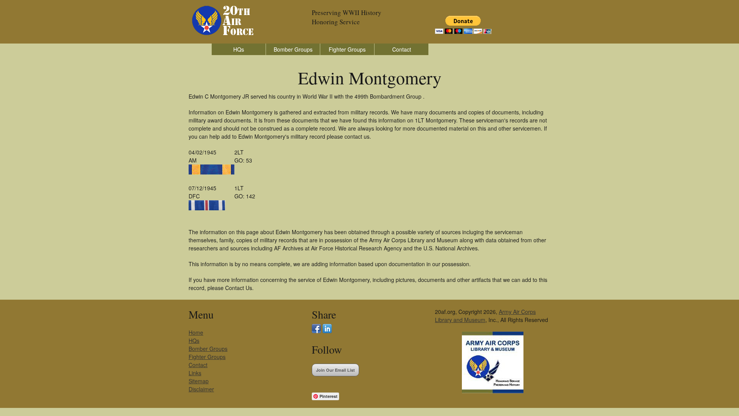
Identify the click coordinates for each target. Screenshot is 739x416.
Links (195, 373)
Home (196, 332)
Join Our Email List (335, 370)
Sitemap (199, 381)
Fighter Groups (347, 49)
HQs (238, 49)
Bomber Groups (293, 49)
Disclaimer (201, 389)
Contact (401, 49)
